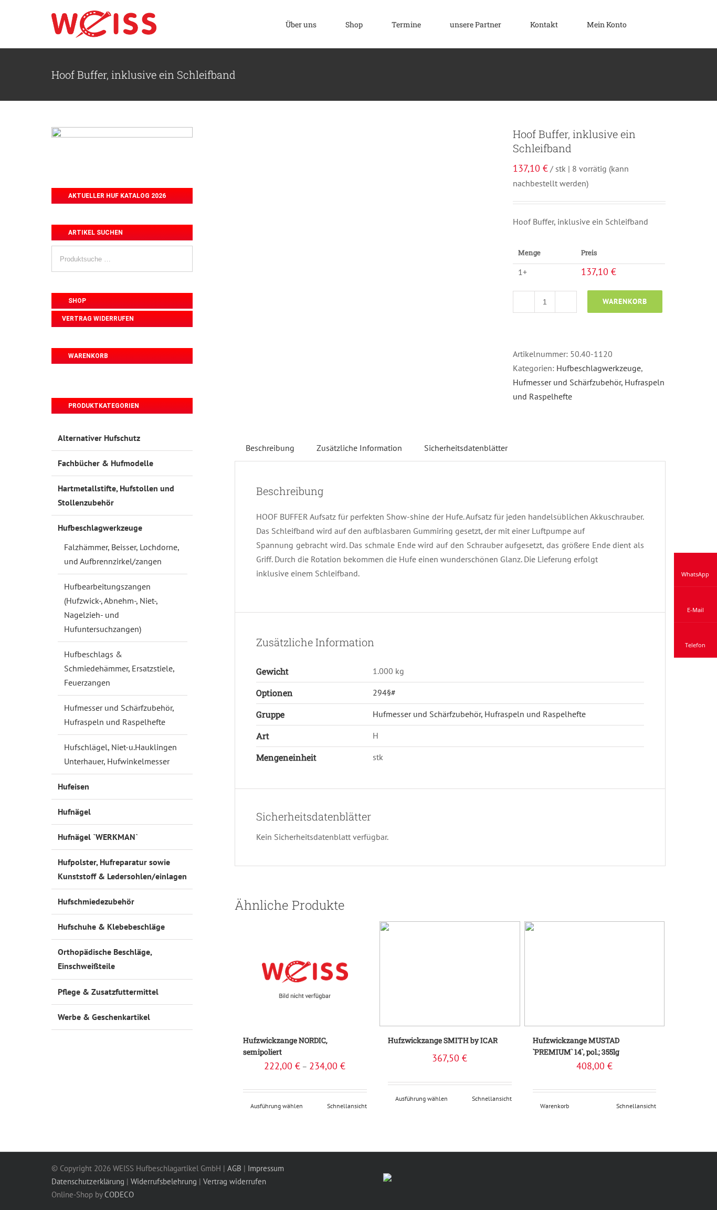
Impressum (266, 1168)
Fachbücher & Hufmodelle (105, 463)
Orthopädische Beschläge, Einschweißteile (105, 958)
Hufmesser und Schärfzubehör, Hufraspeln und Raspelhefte (479, 714)
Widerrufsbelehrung (164, 1181)
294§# (384, 692)
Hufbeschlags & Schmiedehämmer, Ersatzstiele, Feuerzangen (119, 668)
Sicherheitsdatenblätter (466, 448)
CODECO (119, 1195)
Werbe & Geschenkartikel (104, 1017)
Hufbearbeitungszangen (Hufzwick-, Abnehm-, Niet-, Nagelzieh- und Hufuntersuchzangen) (110, 607)
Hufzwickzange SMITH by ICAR (443, 1040)
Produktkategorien (103, 405)
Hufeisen (73, 786)
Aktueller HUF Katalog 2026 (116, 195)
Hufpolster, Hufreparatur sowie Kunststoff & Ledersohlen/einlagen (122, 869)
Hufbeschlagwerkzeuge (598, 368)
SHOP (76, 300)
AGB (234, 1168)
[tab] (270, 448)
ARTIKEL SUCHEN (95, 232)
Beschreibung (270, 448)
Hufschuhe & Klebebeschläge (111, 926)
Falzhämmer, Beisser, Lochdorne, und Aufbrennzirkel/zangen (121, 554)
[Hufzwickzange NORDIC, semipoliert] (305, 973)
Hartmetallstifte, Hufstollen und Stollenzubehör (116, 495)
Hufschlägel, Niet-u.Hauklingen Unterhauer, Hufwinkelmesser (120, 754)
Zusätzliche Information (359, 448)
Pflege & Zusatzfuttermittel (108, 991)
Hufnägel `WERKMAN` (98, 837)
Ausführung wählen (276, 1106)
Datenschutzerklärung (87, 1181)
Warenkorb (625, 301)
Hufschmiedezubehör (96, 901)
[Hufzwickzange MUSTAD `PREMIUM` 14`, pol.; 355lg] (594, 973)
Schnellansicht (347, 1106)
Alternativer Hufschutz (99, 438)
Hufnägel (74, 811)
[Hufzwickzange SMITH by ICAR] (449, 973)
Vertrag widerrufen (98, 318)
